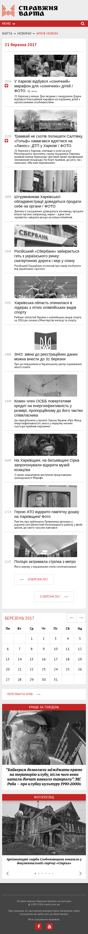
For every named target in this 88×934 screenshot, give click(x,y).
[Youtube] (49, 926)
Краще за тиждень (44, 707)
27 (8, 679)
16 (44, 659)
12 (80, 649)
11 (68, 649)
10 (56, 649)
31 (56, 679)
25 (68, 669)
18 (68, 659)
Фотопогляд (44, 797)
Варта (7, 33)
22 (32, 669)
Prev (7, 873)
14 (20, 659)
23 (44, 669)
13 (8, 659)
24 (56, 669)
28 (20, 679)
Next (80, 873)
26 (80, 669)
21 (20, 669)
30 (44, 679)
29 (32, 679)
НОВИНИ (24, 33)
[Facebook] (38, 926)
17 (56, 659)
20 (8, 669)
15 (32, 659)
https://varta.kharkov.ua (30, 13)
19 (80, 659)
